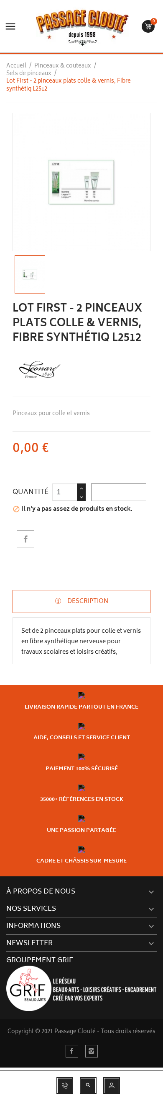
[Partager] (25, 539)
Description (87, 601)
